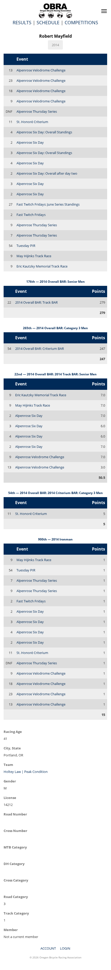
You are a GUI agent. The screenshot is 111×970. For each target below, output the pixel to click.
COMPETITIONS (81, 22)
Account (48, 948)
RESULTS (22, 22)
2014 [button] (55, 45)
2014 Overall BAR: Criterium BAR (39, 348)
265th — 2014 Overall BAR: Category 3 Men (55, 328)
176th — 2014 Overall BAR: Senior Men (55, 281)
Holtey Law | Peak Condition (26, 771)
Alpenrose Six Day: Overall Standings (44, 132)
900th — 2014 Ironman (55, 539)
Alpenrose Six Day (30, 142)
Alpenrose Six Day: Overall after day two (46, 173)
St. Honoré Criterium (32, 121)
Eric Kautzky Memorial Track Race (41, 266)
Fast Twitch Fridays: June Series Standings (48, 204)
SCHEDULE (48, 22)
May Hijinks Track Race (33, 256)
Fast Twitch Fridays (31, 214)
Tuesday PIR (25, 245)
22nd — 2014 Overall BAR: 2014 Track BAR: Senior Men (55, 374)
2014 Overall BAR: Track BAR (36, 302)
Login (65, 948)
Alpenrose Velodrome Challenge (40, 70)
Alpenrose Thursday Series (36, 111)
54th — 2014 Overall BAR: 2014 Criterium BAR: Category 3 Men (55, 493)
